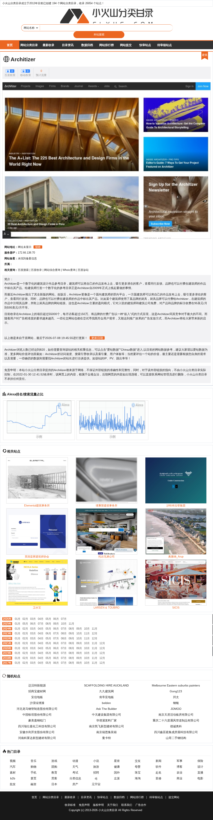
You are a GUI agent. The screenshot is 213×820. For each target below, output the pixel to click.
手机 (33, 772)
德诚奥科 (176, 726)
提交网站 (173, 797)
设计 (200, 766)
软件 (158, 766)
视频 (13, 760)
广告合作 (140, 804)
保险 (200, 760)
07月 (64, 618)
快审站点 (145, 45)
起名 (158, 772)
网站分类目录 (29, 45)
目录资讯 (68, 45)
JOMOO (176, 708)
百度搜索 (23, 269)
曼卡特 (106, 738)
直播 (200, 772)
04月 (40, 618)
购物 (33, 766)
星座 (117, 760)
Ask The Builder (106, 708)
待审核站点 (164, 45)
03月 (33, 618)
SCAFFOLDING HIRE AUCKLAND (106, 685)
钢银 (176, 703)
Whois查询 (69, 269)
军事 (179, 760)
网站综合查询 (52, 269)
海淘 (138, 778)
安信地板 (37, 697)
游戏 (54, 760)
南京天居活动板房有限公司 (176, 714)
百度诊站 (83, 269)
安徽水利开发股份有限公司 (37, 732)
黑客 (54, 778)
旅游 (96, 766)
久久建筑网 (106, 691)
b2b (12, 778)
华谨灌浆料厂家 (106, 720)
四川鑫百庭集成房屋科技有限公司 (176, 732)
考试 (75, 772)
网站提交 (126, 45)
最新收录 (48, 45)
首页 (10, 45)
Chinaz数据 (128, 349)
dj (96, 778)
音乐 (33, 760)
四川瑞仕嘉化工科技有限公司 (37, 726)
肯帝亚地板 (106, 697)
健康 (117, 766)
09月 (56, 623)
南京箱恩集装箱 (106, 732)
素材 (13, 772)
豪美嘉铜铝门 (37, 720)
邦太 (176, 697)
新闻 (158, 760)
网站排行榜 (106, 45)
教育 (54, 772)
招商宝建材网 (37, 691)
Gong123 (176, 691)
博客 (179, 766)
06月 (56, 618)
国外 (117, 772)
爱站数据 (113, 349)
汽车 (13, 766)
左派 (117, 778)
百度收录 (36, 269)
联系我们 (126, 804)
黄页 (33, 778)
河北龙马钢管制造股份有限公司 (37, 708)
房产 (75, 784)
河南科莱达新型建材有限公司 (37, 738)
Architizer (23, 59)
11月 (71, 623)
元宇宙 (96, 784)
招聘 (96, 772)
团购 (54, 766)
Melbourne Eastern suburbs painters (176, 685)
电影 (200, 778)
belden (106, 703)
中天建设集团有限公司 (106, 714)
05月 (48, 618)
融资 (33, 784)
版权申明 (98, 804)
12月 (94, 633)
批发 (13, 784)
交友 (138, 760)
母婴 (138, 766)
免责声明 (84, 804)
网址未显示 (24, 247)
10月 (64, 623)
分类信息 (75, 778)
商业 (179, 778)
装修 (158, 778)
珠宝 (138, 772)
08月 (48, 623)
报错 (38, 247)
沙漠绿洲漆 (37, 703)
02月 (25, 618)
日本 (54, 784)
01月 (17, 618)
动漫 (75, 760)
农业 (179, 772)
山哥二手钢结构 (176, 738)
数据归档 (87, 45)
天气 (75, 766)
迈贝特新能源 (37, 685)
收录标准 (70, 804)
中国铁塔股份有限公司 (37, 714)
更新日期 (97, 338)
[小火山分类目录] (106, 16)
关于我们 (112, 804)
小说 (96, 760)
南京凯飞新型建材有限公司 (106, 726)
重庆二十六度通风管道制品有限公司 (176, 720)
